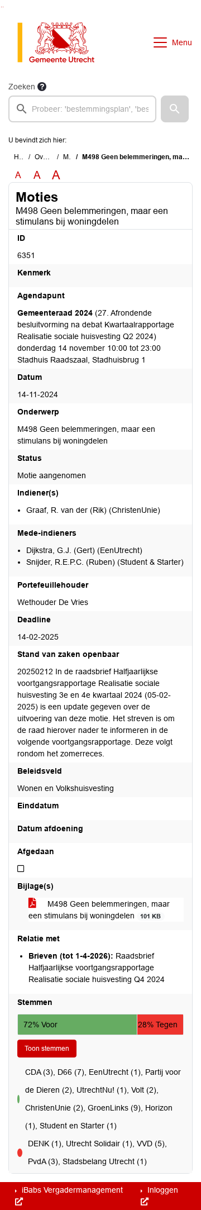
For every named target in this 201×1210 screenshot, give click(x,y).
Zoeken (21, 86)
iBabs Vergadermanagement (71, 1189)
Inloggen (161, 1189)
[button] (175, 109)
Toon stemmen (47, 1048)
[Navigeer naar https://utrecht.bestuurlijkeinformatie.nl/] (61, 42)
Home (23, 157)
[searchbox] (82, 109)
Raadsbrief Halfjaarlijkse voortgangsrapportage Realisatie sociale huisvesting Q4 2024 (96, 967)
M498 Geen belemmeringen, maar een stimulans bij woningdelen (99, 909)
